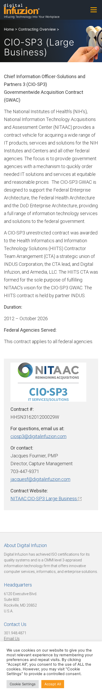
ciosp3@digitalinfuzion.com (38, 436)
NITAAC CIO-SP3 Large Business (44, 498)
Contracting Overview (37, 29)
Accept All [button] (52, 684)
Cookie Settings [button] (23, 684)
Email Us (12, 638)
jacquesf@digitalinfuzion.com (40, 479)
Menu (93, 10)
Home (9, 29)
